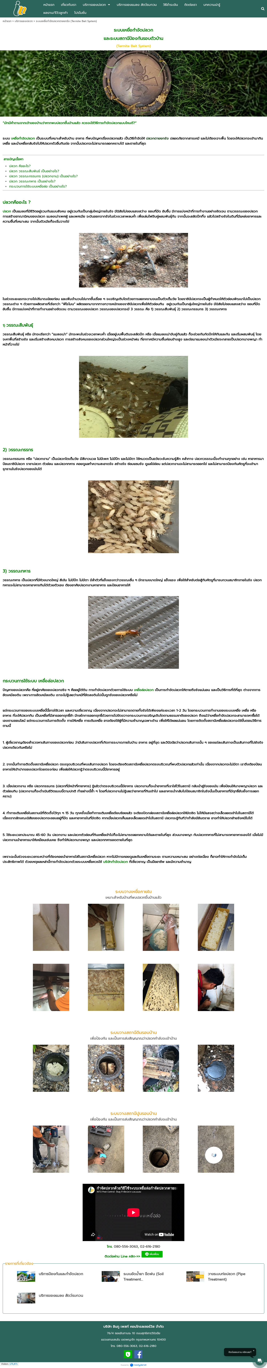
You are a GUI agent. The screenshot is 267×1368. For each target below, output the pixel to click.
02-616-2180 (150, 1246)
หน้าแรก (7, 21)
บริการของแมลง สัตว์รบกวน (61, 1295)
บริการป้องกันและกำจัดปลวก (61, 1274)
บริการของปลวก (24, 21)
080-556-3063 (126, 1246)
